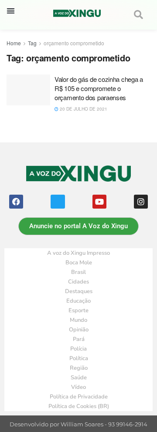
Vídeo (78, 387)
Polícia (78, 349)
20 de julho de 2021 (82, 109)
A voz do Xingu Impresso (78, 253)
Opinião (79, 330)
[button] (10, 10)
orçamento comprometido (74, 43)
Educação (78, 301)
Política (78, 358)
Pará (79, 339)
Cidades (78, 282)
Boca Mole (78, 263)
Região (79, 368)
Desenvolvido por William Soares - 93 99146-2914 (78, 424)
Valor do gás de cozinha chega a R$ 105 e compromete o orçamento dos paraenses (99, 88)
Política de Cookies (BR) (78, 406)
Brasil (78, 272)
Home (14, 43)
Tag (32, 43)
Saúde (79, 377)
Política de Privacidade (79, 397)
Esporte (78, 310)
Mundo (78, 320)
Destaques (78, 291)
